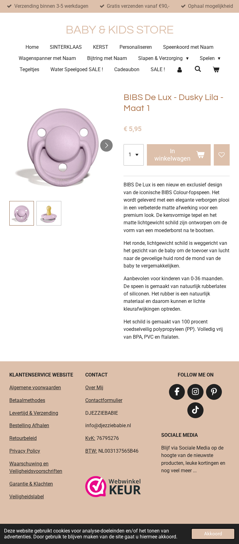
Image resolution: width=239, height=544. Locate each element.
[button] (21, 213)
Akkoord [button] (213, 534)
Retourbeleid (23, 438)
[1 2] (134, 155)
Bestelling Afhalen (29, 425)
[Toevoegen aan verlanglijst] (222, 155)
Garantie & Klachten (31, 484)
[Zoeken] (197, 69)
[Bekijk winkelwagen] (216, 70)
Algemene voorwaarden (35, 388)
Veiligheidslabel (26, 497)
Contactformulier (103, 400)
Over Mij (94, 388)
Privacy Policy (24, 451)
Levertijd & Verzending (33, 413)
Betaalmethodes (27, 400)
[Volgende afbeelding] (106, 145)
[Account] (179, 70)
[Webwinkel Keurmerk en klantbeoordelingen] (113, 487)
